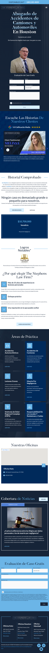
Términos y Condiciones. (26, 103)
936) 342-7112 (37, 633)
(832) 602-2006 (8, 475)
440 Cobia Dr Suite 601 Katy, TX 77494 (14, 472)
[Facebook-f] (39, 645)
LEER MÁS (7, 366)
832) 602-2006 (6, 633)
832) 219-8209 (21, 633)
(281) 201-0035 (33, 2)
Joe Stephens (5, 182)
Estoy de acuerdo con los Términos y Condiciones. (13, 591)
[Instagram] (43, 645)
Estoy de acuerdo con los (22, 103)
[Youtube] (41, 649)
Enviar (24, 107)
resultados (8, 186)
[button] (46, 7)
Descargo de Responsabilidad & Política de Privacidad (13, 646)
